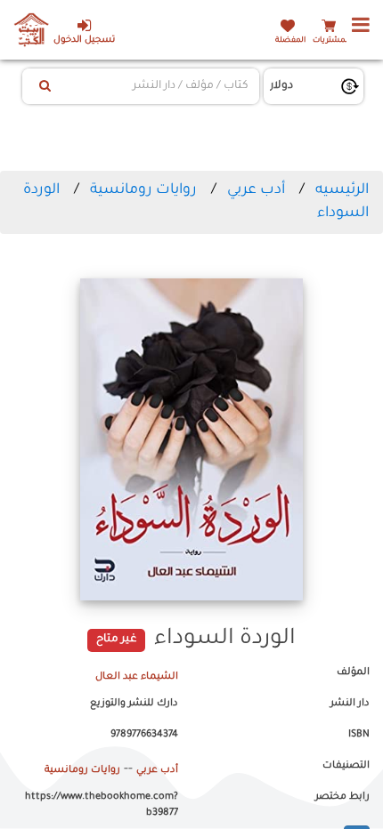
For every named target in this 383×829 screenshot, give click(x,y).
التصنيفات (346, 766)
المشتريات (331, 40)
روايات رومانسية (143, 190)
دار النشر (350, 703)
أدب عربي (256, 190)
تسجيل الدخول (84, 40)
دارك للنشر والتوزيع (134, 703)
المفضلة (290, 40)
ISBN (359, 734)
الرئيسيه (342, 190)
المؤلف (353, 672)
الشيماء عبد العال (136, 677)
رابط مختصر (342, 797)
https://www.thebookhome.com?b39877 (101, 805)
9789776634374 (144, 734)
